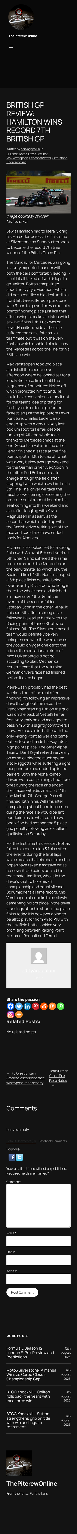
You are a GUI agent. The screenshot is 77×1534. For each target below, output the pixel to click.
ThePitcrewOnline (22, 36)
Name (11, 1233)
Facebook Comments (53, 1141)
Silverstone (59, 158)
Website (11, 1271)
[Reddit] (44, 1006)
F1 (7, 154)
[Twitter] (19, 1006)
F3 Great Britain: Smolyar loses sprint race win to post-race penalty (25, 1078)
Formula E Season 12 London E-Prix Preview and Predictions (30, 1352)
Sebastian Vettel (40, 158)
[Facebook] (10, 1006)
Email (10, 1252)
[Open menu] (10, 46)
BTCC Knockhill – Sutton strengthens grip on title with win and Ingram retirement (28, 1420)
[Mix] (52, 1006)
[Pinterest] (35, 1006)
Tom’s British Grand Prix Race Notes (58, 1076)
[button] (12, 1156)
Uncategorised (16, 162)
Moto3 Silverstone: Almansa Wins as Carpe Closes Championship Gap (31, 1374)
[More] (19, 1014)
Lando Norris (18, 154)
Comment (14, 1182)
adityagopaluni (30, 149)
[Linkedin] (27, 1006)
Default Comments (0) (21, 1141)
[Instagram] (10, 1014)
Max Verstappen (17, 158)
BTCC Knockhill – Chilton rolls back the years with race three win (28, 1396)
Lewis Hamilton (38, 154)
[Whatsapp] (60, 1006)
